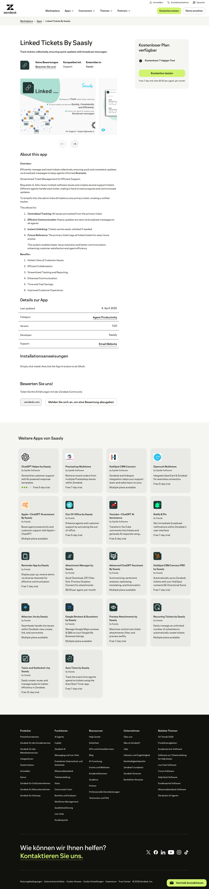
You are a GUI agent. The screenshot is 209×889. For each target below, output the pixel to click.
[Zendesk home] (11, 9)
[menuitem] (199, 2)
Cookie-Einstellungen (93, 881)
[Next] (74, 144)
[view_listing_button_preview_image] (57, 106)
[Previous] (62, 144)
